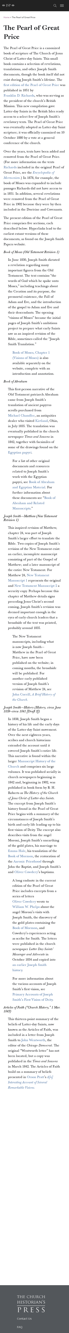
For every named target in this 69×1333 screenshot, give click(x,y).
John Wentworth (33, 1040)
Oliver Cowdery (26, 872)
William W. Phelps (26, 907)
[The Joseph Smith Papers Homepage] (8, 5)
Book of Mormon (20, 856)
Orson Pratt (35, 1077)
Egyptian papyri (19, 452)
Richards (10, 167)
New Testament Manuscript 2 (35, 586)
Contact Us (24, 1319)
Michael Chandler (21, 415)
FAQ (19, 1327)
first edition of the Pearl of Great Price (31, 85)
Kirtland (41, 421)
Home (7, 17)
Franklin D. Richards (19, 95)
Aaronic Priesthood (27, 861)
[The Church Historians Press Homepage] (31, 1311)
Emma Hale (16, 851)
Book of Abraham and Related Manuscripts (33, 503)
